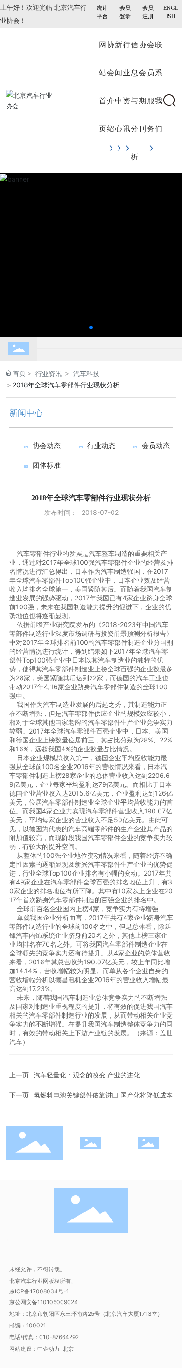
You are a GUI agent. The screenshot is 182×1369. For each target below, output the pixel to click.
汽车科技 (86, 374)
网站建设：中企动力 (35, 1348)
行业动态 (101, 445)
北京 (68, 1348)
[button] (91, 327)
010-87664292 (59, 1336)
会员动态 (156, 445)
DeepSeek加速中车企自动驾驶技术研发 (92, 359)
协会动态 (47, 445)
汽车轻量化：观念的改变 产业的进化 (87, 1075)
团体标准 (47, 465)
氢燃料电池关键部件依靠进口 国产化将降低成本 (103, 1095)
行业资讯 (48, 374)
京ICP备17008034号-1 (39, 1291)
